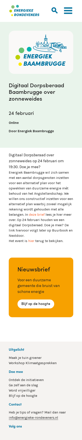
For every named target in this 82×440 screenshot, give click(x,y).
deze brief (37, 214)
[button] (54, 10)
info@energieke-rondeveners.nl (33, 417)
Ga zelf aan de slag (23, 385)
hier (31, 241)
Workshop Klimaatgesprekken (33, 363)
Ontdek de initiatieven (26, 380)
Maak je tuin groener (25, 358)
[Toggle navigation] (68, 11)
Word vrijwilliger (22, 390)
